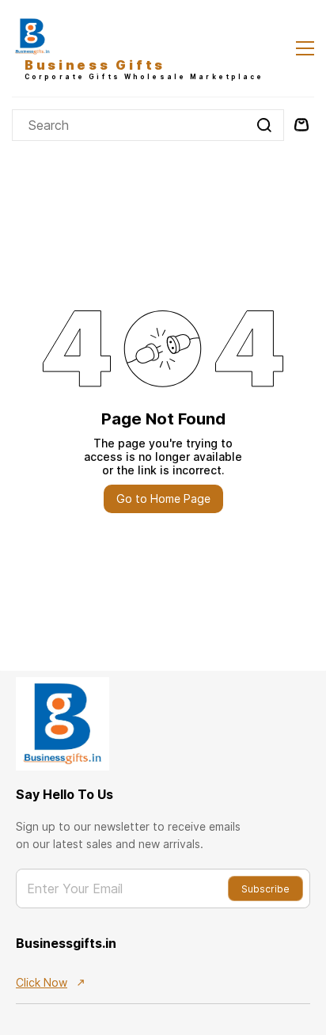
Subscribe (265, 889)
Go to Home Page (163, 498)
